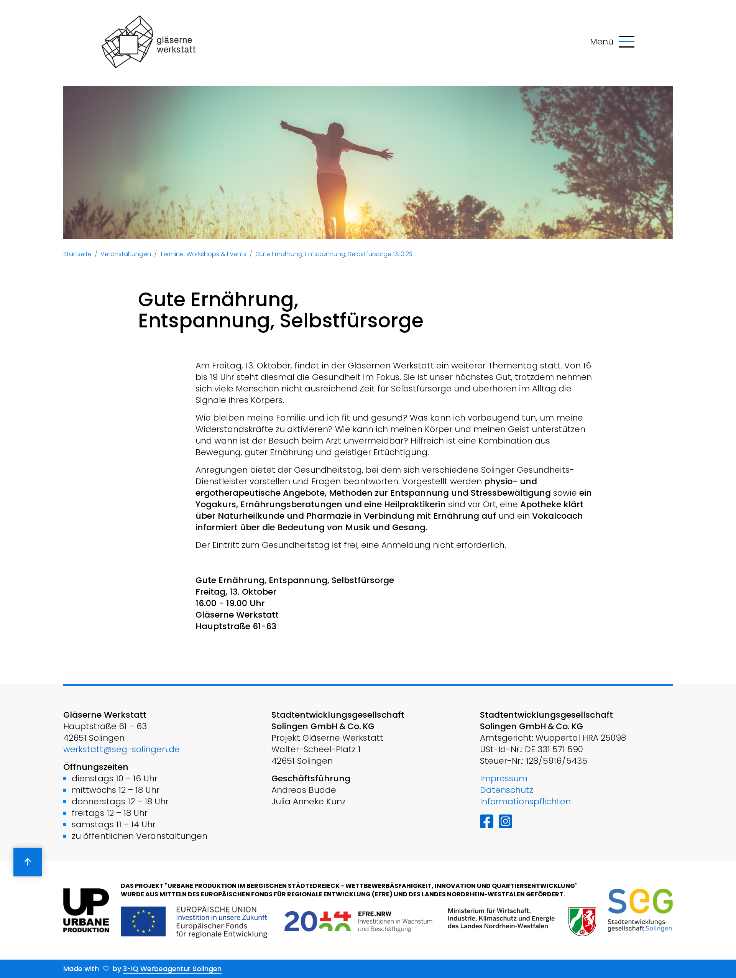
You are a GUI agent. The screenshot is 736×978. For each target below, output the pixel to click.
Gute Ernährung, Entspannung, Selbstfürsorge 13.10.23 (333, 254)
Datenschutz (506, 790)
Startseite (77, 254)
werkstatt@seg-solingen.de (121, 749)
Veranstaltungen (125, 254)
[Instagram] (505, 821)
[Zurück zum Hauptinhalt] (27, 862)
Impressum (503, 778)
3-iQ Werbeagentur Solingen (172, 968)
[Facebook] (486, 821)
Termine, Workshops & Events (203, 254)
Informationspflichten (525, 801)
